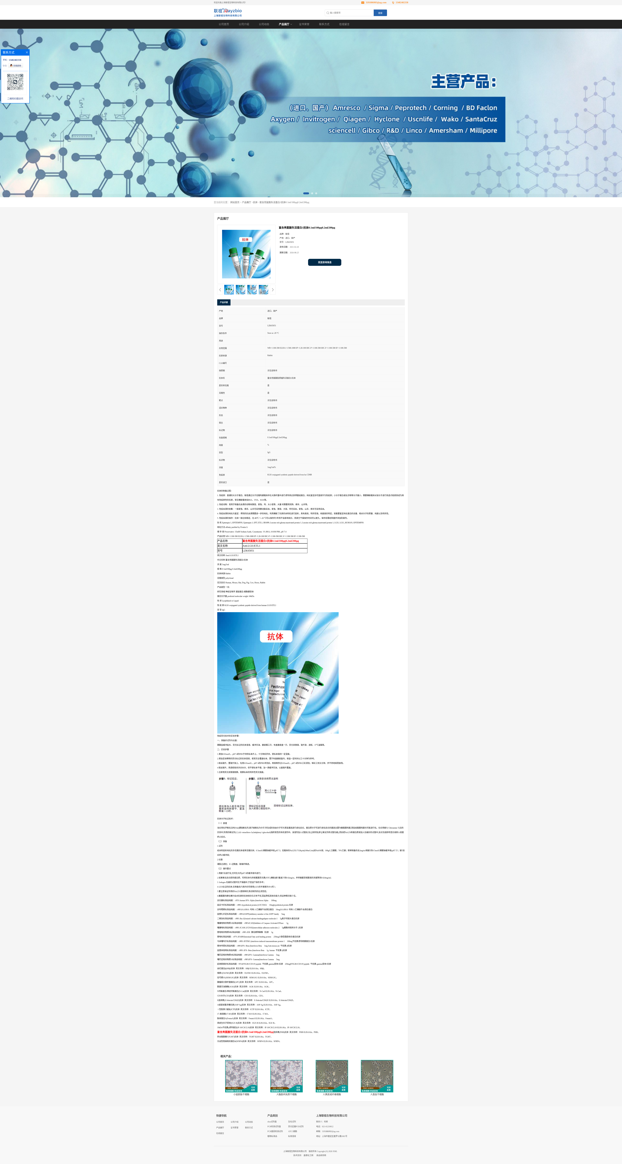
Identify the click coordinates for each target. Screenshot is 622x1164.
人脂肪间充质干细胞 (286, 1094)
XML (335, 1151)
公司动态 (264, 24)
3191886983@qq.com (376, 2)
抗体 (255, 202)
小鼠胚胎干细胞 (241, 1094)
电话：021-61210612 (324, 1126)
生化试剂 (292, 1122)
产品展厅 (284, 24)
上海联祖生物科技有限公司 (295, 1151)
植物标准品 (272, 1136)
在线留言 (344, 24)
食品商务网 (321, 1155)
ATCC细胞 (292, 1131)
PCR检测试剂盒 (274, 1126)
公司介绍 (244, 24)
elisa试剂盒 (272, 1122)
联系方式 (324, 24)
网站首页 (234, 202)
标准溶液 (292, 1136)
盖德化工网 (308, 1155)
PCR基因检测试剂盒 (275, 1132)
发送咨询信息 (325, 262)
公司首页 (224, 24)
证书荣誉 (304, 24)
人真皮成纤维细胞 (332, 1094)
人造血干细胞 (377, 1094)
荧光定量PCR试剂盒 (296, 1127)
